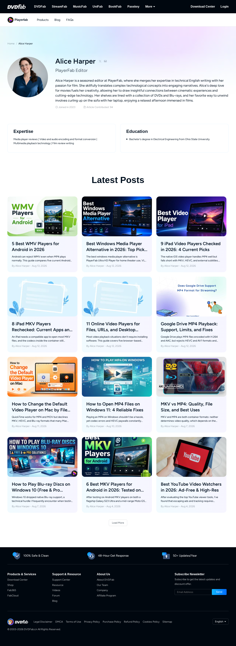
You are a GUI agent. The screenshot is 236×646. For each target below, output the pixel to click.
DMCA (59, 621)
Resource (57, 585)
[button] (219, 592)
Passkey (133, 6)
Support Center (61, 579)
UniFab (98, 6)
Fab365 (11, 590)
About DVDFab (105, 579)
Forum (56, 595)
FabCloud (12, 595)
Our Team (102, 585)
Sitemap (167, 621)
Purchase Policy (112, 621)
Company (102, 590)
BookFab (115, 6)
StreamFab (59, 6)
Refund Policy (132, 621)
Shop (10, 585)
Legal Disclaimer (43, 621)
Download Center (203, 6)
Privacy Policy (92, 621)
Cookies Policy (151, 621)
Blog (57, 20)
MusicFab (80, 6)
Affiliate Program (106, 595)
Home (11, 43)
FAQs (69, 20)
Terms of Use (73, 621)
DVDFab (40, 6)
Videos (56, 590)
